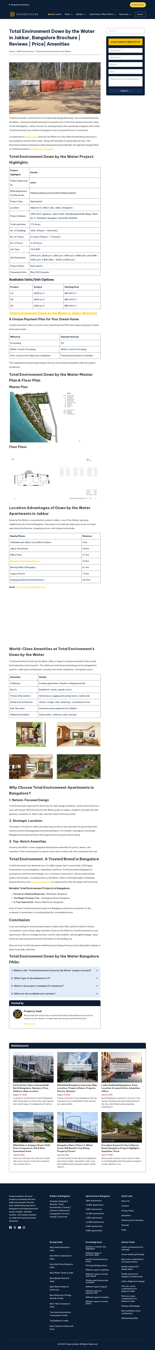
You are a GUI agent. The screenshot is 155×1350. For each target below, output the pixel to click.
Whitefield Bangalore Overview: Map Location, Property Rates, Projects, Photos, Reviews (77, 1088)
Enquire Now (138, 5)
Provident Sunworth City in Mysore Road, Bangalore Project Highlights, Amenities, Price (120, 1148)
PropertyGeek (72, 1344)
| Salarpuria (63, 1210)
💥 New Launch (54, 14)
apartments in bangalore (42, 149)
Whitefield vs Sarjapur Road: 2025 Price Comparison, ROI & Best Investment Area (31, 1148)
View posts (29, 1023)
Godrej (53, 1216)
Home (11, 51)
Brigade (63, 1201)
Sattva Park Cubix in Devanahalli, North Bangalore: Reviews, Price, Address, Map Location (31, 1088)
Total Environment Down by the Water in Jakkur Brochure (53, 313)
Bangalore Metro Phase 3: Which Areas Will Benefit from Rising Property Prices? (75, 1148)
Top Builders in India (59, 1320)
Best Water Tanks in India (61, 1273)
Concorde (62, 1216)
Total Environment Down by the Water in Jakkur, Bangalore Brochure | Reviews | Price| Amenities (52, 37)
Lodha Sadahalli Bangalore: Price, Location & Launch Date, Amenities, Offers (120, 1088)
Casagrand (55, 1213)
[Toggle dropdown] (72, 14)
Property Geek (33, 1011)
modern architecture (41, 882)
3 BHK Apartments (25, 51)
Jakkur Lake (31, 136)
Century (54, 1210)
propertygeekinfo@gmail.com (31, 587)
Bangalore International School (25, 561)
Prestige (54, 1201)
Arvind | (66, 1213)
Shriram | (54, 1204)
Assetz (66, 1207)
